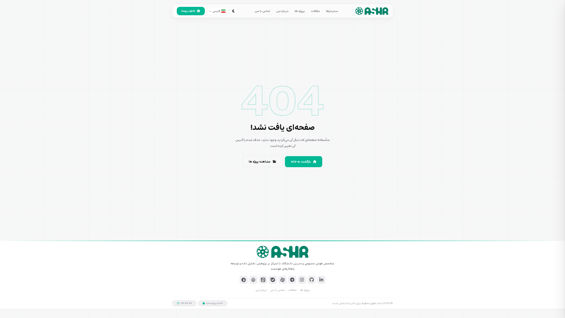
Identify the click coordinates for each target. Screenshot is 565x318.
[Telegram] (292, 280)
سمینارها (332, 11)
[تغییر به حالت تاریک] (234, 11)
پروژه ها (300, 11)
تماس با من (262, 11)
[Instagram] (302, 280)
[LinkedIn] (321, 280)
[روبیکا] (253, 280)
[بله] (273, 280)
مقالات (315, 11)
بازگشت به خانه (301, 161)
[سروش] (244, 280)
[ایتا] (263, 280)
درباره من (282, 11)
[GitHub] (312, 280)
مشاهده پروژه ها (260, 161)
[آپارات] (282, 280)
